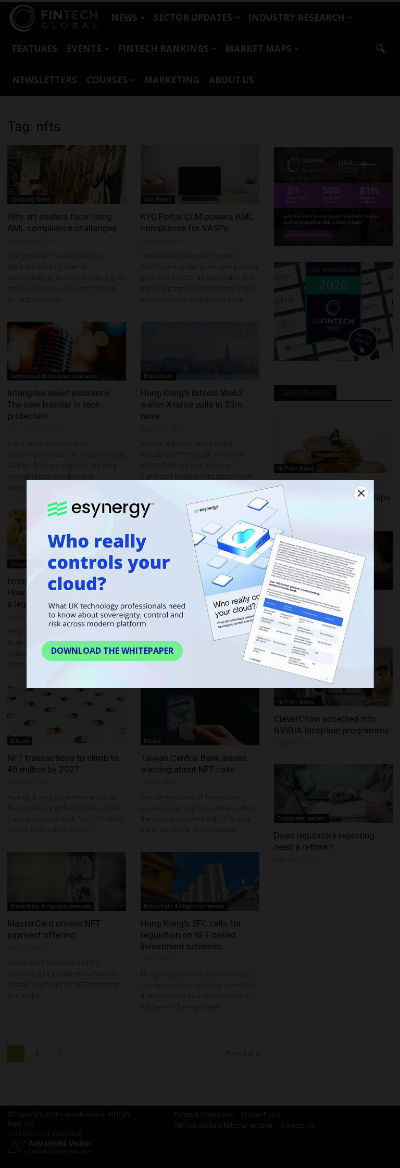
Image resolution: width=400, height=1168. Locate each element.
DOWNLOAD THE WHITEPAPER (112, 650)
